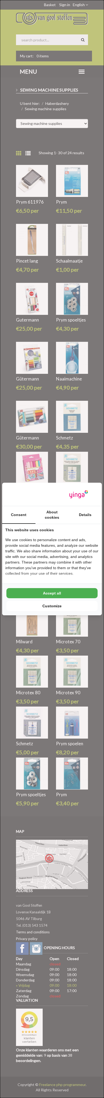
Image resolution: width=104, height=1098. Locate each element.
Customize (52, 606)
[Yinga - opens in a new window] (79, 494)
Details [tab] (85, 515)
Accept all (52, 593)
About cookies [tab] (52, 515)
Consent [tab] (18, 515)
